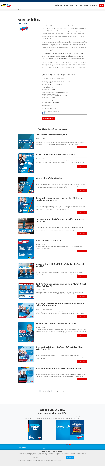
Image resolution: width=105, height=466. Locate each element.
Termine (80, 5)
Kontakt (86, 5)
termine (44, 448)
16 (57, 391)
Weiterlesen (82, 147)
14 (52, 391)
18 (61, 391)
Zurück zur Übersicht (48, 118)
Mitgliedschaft (94, 5)
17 (59, 391)
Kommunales (73, 5)
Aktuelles (65, 5)
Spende (102, 5)
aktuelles (44, 445)
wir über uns (58, 5)
